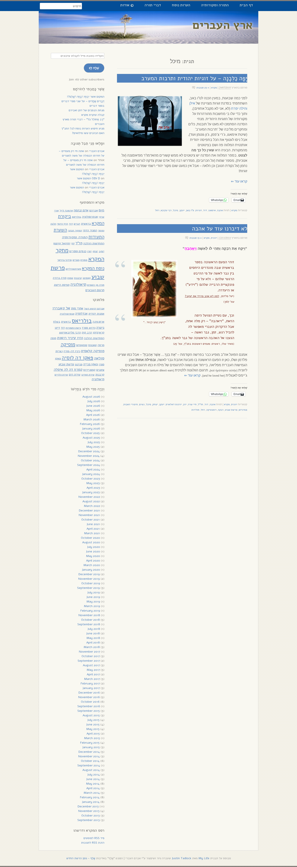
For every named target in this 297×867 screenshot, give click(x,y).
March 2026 (91, 419)
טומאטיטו (81, 345)
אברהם (93, 210)
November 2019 (89, 579)
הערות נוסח (181, 5)
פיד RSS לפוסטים (93, 838)
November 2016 (89, 697)
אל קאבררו (61, 308)
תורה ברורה (60, 278)
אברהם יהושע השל (94, 308)
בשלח (56, 322)
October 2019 (90, 583)
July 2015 (93, 720)
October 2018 (90, 620)
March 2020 (91, 565)
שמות (70, 278)
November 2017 (89, 652)
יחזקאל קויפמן (61, 243)
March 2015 (92, 738)
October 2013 (90, 815)
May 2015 (93, 729)
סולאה (99, 358)
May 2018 (93, 638)
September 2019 (88, 588)
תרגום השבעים (94, 290)
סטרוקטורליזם (73, 269)
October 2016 (90, 702)
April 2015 (93, 733)
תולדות (195, 409)
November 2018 (89, 615)
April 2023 (93, 488)
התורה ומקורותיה (215, 5)
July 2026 (93, 401)
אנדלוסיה (81, 313)
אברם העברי (96, 151)
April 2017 (93, 674)
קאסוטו (87, 278)
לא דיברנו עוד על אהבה (219, 228)
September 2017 (89, 661)
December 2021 (89, 510)
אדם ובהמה (81, 210)
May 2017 (93, 670)
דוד (205, 210)
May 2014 (93, 784)
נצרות (59, 351)
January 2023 (91, 492)
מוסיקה (68, 344)
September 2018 (88, 624)
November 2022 (89, 497)
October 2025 (90, 433)
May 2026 (93, 410)
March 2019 (92, 606)
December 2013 (88, 806)
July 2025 (93, 442)
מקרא (214, 87)
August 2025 (91, 438)
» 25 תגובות (203, 87)
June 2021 (93, 524)
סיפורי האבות (130, 404)
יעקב (182, 210)
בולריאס (76, 217)
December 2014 (89, 752)
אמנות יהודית (96, 314)
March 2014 (92, 793)
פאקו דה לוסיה (77, 357)
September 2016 (88, 706)
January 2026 (91, 428)
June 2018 (93, 633)
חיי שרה (192, 404)
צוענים (100, 370)
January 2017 (91, 688)
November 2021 (89, 515)
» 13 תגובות (196, 238)
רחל (157, 210)
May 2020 (93, 556)
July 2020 (93, 547)
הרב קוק (87, 332)
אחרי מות (77, 308)
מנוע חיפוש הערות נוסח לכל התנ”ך (82, 128)
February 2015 (90, 743)
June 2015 (93, 724)
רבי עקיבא (166, 210)
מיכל (175, 210)
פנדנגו (78, 364)
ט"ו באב (190, 210)
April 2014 (93, 788)
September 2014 (88, 765)
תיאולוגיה (78, 284)
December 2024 (89, 451)
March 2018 (92, 647)
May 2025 (93, 447)
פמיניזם (243, 409)
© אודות (127, 5)
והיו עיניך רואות (70, 337)
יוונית (214, 238)
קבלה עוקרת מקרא (92, 115)
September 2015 (88, 711)
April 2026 (93, 415)
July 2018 (93, 629)
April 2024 (93, 469)
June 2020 (93, 551)
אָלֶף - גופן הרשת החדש (80, 858)
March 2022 (92, 506)
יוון (185, 404)
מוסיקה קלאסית (92, 350)
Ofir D (96, 178)
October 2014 (90, 761)
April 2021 (93, 529)
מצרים (76, 260)
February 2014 (90, 797)
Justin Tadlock (181, 858)
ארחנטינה (98, 322)
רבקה (221, 409)
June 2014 (93, 779)
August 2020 (91, 542)
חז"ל (200, 404)
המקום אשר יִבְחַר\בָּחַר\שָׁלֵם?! (85, 97)
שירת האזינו (88, 374)
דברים (77, 223)
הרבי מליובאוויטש (70, 332)
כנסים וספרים (77, 251)
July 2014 (93, 774)
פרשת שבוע (231, 409)
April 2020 (93, 560)
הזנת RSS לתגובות (92, 843)
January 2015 (91, 747)
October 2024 (90, 460)
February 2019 (90, 611)
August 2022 (91, 501)
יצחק (155, 404)
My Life (204, 858)
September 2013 (88, 820)
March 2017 (92, 679)
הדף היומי (62, 223)
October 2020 (90, 538)
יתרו (89, 251)
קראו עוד (239, 181)
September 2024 (88, 465)
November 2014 (89, 756)
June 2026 (93, 406)
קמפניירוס (89, 370)
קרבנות (78, 278)
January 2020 (91, 570)
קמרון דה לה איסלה (68, 369)
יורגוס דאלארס (174, 404)
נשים (142, 404)
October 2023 (90, 479)
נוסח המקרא (93, 268)
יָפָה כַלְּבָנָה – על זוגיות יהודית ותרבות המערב (194, 78)
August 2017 (91, 665)
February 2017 (90, 683)
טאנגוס (92, 345)
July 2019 (93, 592)
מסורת (83, 260)
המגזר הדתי (90, 230)
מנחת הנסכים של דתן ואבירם (86, 110)
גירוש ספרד (88, 328)
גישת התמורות (73, 328)
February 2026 (90, 424)
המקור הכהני (75, 230)
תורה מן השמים (95, 285)
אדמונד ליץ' (66, 210)
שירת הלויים (61, 374)
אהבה (220, 210)
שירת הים (74, 374)
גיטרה (100, 327)
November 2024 (89, 456)
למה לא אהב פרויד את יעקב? (202, 296)
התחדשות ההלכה (93, 243)
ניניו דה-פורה (71, 351)
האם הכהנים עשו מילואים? (88, 133)
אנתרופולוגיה (90, 217)
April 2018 (93, 642)
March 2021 (92, 533)
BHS (101, 210)
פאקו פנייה (90, 364)
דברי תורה (153, 5)
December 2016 (89, 693)
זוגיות (198, 210)
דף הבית (246, 5)
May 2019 (93, 601)
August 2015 (91, 715)
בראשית (86, 224)
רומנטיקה (211, 409)
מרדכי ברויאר (64, 260)
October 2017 (91, 656)
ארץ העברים (222, 25)
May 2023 (93, 483)
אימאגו (212, 210)
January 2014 (91, 802)
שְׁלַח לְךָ (94, 67)
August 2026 (91, 397)
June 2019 (93, 597)
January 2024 (91, 474)
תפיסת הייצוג (62, 285)
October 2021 (90, 520)
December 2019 (89, 574)
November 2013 (89, 811)
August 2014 (91, 770)
